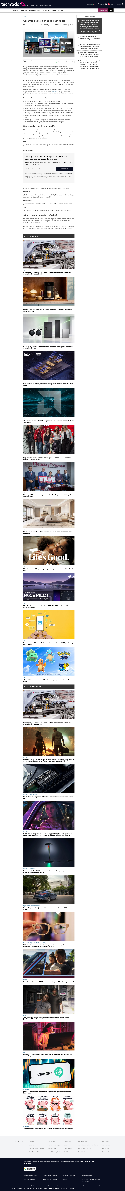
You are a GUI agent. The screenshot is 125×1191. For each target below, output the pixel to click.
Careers (64, 1179)
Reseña (15, 10)
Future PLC (55, 92)
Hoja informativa (70, 61)
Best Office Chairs (83, 1152)
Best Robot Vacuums (108, 1152)
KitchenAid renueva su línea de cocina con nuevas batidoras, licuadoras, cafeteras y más (90, 54)
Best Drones (105, 1148)
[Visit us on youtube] (106, 4)
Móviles (24, 10)
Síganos (60, 61)
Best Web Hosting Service (36, 1148)
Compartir (28, 61)
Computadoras (34, 10)
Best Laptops (51, 1141)
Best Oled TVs (68, 1148)
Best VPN (31, 1141)
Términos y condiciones (30, 1175)
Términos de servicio (46, 173)
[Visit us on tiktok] (109, 4)
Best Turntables (82, 1141)
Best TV (66, 1145)
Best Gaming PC (52, 1148)
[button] (120, 4)
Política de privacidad (68, 1175)
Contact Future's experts (50, 1175)
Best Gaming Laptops (54, 1145)
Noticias (61, 10)
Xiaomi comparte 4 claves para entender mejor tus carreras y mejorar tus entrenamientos (90, 46)
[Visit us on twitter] (101, 4)
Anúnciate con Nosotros (50, 1179)
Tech (24, 16)
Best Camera (105, 1141)
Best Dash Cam (106, 1145)
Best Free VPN (33, 1145)
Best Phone (67, 1141)
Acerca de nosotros (29, 1179)
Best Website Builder (35, 1152)
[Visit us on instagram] (103, 4)
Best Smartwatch (69, 1152)
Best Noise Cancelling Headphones (88, 1145)
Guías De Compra (49, 10)
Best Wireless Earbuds (84, 1148)
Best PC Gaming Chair (54, 1152)
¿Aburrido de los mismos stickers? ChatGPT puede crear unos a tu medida (90, 38)
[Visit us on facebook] (98, 4)
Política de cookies (87, 1175)
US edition (48, 1188)
